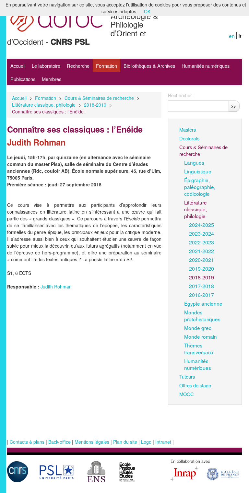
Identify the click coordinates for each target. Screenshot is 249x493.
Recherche (78, 65)
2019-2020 (201, 268)
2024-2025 (201, 225)
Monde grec (197, 327)
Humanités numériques (206, 65)
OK (147, 11)
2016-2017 (201, 295)
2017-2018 (201, 286)
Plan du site (125, 442)
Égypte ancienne (203, 303)
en (232, 35)
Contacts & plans (27, 442)
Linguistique (197, 171)
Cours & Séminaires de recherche (99, 98)
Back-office (59, 442)
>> (233, 106)
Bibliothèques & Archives (149, 65)
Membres (51, 79)
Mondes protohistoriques (202, 316)
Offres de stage (195, 385)
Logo (146, 442)
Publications (22, 79)
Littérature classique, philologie (44, 104)
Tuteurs (187, 376)
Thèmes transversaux (199, 349)
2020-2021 (201, 260)
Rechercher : (181, 95)
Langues (194, 162)
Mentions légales (92, 442)
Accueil (17, 65)
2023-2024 (201, 233)
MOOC (186, 394)
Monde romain (200, 336)
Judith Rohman (56, 286)
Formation (106, 65)
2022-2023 (201, 242)
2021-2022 (201, 251)
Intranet (163, 442)
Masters (187, 129)
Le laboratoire (46, 65)
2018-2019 (95, 104)
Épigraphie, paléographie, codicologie (199, 186)
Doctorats (189, 138)
